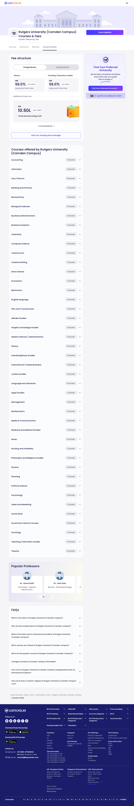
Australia (50, 743)
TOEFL (110, 746)
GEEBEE (70, 746)
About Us (70, 735)
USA (48, 735)
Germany (50, 748)
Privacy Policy (51, 786)
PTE (109, 750)
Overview (12, 47)
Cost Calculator (93, 743)
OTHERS (123, 799)
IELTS (90, 758)
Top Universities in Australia (56, 760)
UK (48, 738)
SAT (109, 748)
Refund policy (51, 791)
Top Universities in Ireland (55, 762)
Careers (70, 738)
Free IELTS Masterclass (96, 738)
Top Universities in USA (55, 754)
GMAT (110, 754)
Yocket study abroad (74, 743)
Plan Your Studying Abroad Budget (46, 135)
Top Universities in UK (54, 756)
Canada (49, 740)
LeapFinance (112, 735)
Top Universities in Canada (56, 758)
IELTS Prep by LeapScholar (117, 738)
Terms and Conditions (54, 789)
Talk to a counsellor (94, 740)
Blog (89, 745)
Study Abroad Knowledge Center (96, 749)
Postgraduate (29, 67)
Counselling (92, 760)
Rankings (35, 47)
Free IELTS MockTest (95, 735)
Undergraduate (62, 67)
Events (90, 752)
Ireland (49, 745)
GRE (109, 752)
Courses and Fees (50, 47)
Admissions (24, 47)
